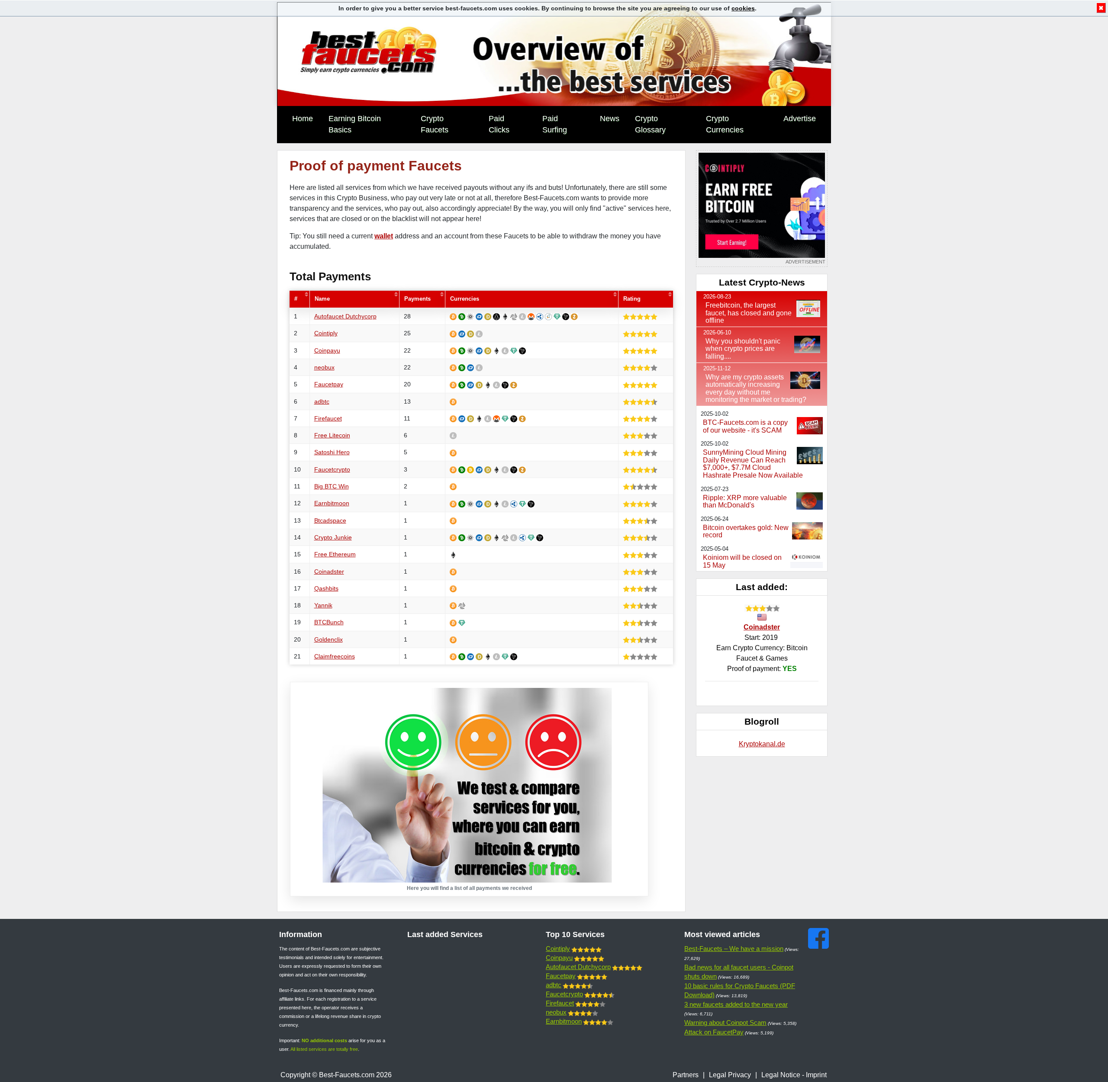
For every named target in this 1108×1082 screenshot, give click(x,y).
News (609, 118)
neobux (324, 367)
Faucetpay (328, 384)
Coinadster (329, 571)
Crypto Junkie (333, 537)
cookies (743, 8)
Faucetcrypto (332, 469)
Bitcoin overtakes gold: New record (746, 531)
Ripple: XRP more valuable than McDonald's (745, 501)
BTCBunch (329, 622)
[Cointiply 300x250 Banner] (762, 208)
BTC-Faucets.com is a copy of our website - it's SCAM (745, 426)
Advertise (799, 118)
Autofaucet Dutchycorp (345, 316)
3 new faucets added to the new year (736, 1004)
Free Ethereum (335, 554)
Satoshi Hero (332, 452)
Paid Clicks (499, 124)
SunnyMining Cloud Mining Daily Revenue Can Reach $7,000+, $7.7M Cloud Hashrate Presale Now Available (753, 464)
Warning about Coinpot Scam (725, 1022)
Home (302, 118)
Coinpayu (327, 350)
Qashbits (326, 588)
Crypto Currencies (725, 124)
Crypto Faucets (434, 124)
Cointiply (326, 333)
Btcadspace (330, 520)
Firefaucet (328, 418)
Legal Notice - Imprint (794, 1075)
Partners (686, 1075)
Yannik (323, 605)
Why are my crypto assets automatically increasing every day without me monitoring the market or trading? (755, 388)
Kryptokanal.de (762, 744)
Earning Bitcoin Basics (355, 124)
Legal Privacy (730, 1075)
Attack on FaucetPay (714, 1032)
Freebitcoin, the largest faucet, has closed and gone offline (748, 313)
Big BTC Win (331, 486)
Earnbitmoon (331, 503)
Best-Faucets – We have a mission (733, 948)
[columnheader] (299, 299)
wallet (383, 236)
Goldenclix (328, 639)
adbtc (321, 401)
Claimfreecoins (334, 656)
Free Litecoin (332, 435)
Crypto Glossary (650, 124)
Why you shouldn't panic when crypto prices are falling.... (742, 348)
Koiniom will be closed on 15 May (742, 561)
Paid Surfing (554, 124)
